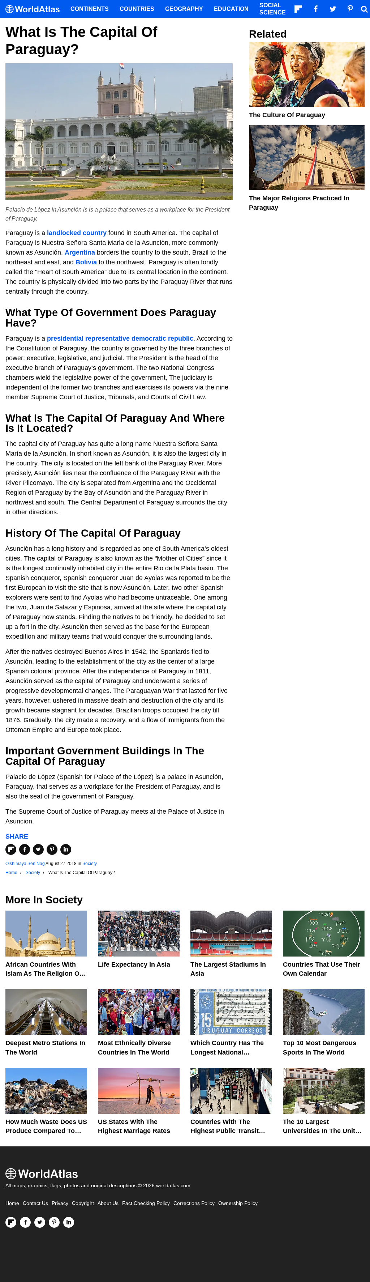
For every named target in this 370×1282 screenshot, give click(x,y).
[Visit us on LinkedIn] (68, 1222)
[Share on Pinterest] (52, 849)
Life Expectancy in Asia (134, 964)
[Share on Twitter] (38, 849)
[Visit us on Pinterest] (54, 1222)
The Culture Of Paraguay (287, 115)
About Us (108, 1203)
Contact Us (35, 1203)
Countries (137, 9)
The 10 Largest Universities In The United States (323, 1130)
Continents (89, 9)
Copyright (83, 1203)
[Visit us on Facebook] (25, 1222)
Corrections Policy (194, 1203)
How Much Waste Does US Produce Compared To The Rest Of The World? (46, 1130)
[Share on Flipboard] (10, 849)
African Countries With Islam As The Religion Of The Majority (43, 973)
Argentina (80, 252)
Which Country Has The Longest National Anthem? (227, 1052)
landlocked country (77, 233)
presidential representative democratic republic (120, 338)
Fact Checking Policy (146, 1203)
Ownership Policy (238, 1203)
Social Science (272, 9)
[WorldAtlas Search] (364, 9)
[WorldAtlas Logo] (35, 9)
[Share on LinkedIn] (65, 849)
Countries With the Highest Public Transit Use (224, 1130)
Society (89, 863)
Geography (184, 9)
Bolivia (86, 262)
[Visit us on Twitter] (39, 1222)
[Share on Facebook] (24, 849)
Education (231, 9)
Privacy (60, 1203)
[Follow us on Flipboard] (10, 1222)
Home (12, 1203)
